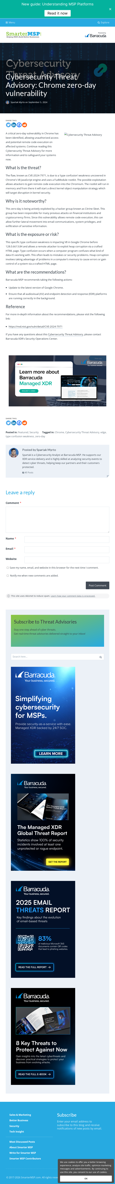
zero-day (40, 436)
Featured (23, 432)
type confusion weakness (20, 436)
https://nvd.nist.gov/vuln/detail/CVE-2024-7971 (36, 326)
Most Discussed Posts (22, 1141)
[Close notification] (110, 9)
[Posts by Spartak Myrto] (14, 453)
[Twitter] (8, 124)
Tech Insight (16, 1131)
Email (11, 548)
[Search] (100, 656)
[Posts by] (8, 102)
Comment (13, 503)
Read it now (57, 13)
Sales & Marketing (20, 1114)
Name (11, 538)
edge (103, 432)
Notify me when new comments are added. (34, 575)
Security (34, 432)
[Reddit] (24, 124)
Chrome (59, 432)
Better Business (18, 1120)
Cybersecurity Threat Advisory (65, 334)
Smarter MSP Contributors (25, 1158)
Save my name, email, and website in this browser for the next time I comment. (54, 567)
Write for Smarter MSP (22, 1153)
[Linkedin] (13, 124)
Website (11, 559)
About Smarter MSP (21, 1147)
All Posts (28, 472)
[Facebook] (19, 124)
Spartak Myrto (18, 102)
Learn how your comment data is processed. (73, 595)
